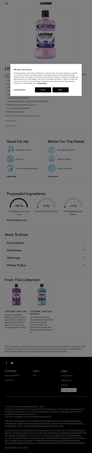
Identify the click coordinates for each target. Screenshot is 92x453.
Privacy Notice (42, 83)
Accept (43, 89)
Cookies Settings (20, 89)
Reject (60, 89)
